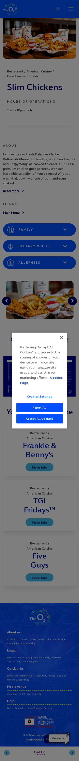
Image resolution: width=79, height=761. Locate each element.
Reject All (39, 407)
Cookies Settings (39, 396)
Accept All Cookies (39, 419)
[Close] (61, 337)
